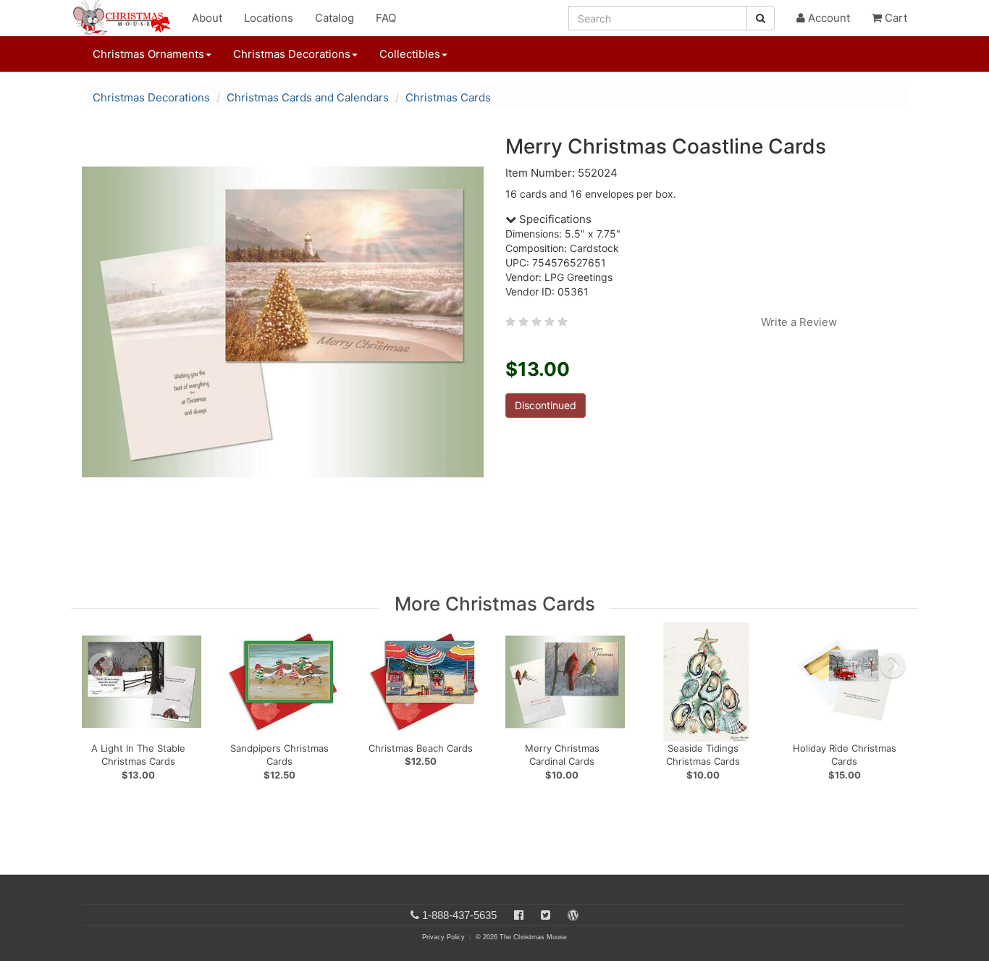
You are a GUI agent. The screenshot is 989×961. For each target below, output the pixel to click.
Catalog (334, 18)
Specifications (554, 219)
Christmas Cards (448, 97)
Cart (894, 18)
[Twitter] (545, 915)
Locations (268, 18)
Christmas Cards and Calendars (308, 97)
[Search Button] (760, 18)
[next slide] (892, 665)
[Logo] (126, 18)
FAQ (386, 18)
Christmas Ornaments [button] (148, 54)
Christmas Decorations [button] (291, 54)
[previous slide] (100, 665)
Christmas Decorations (151, 97)
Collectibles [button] (409, 54)
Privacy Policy (443, 937)
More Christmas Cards (495, 603)
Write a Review (799, 322)
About (207, 18)
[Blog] (573, 915)
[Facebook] (518, 915)
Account (827, 18)
